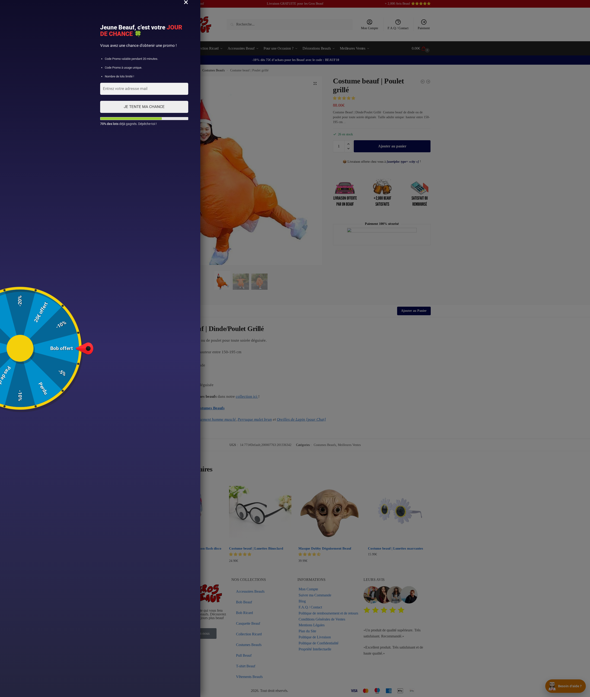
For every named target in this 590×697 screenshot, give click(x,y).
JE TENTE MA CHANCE (144, 106)
